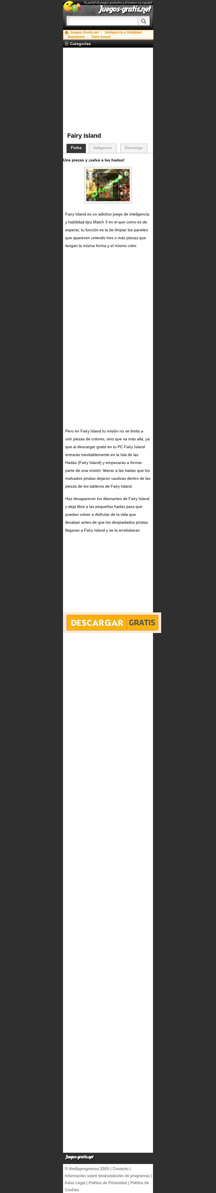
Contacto (120, 1168)
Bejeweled (76, 37)
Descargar (112, 622)
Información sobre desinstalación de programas (107, 1175)
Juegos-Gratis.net (84, 32)
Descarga (134, 147)
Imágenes (102, 147)
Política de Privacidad (107, 1182)
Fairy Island (101, 37)
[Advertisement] (110, 89)
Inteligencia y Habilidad (123, 32)
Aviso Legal (74, 1182)
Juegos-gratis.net (125, 9)
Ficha (76, 147)
